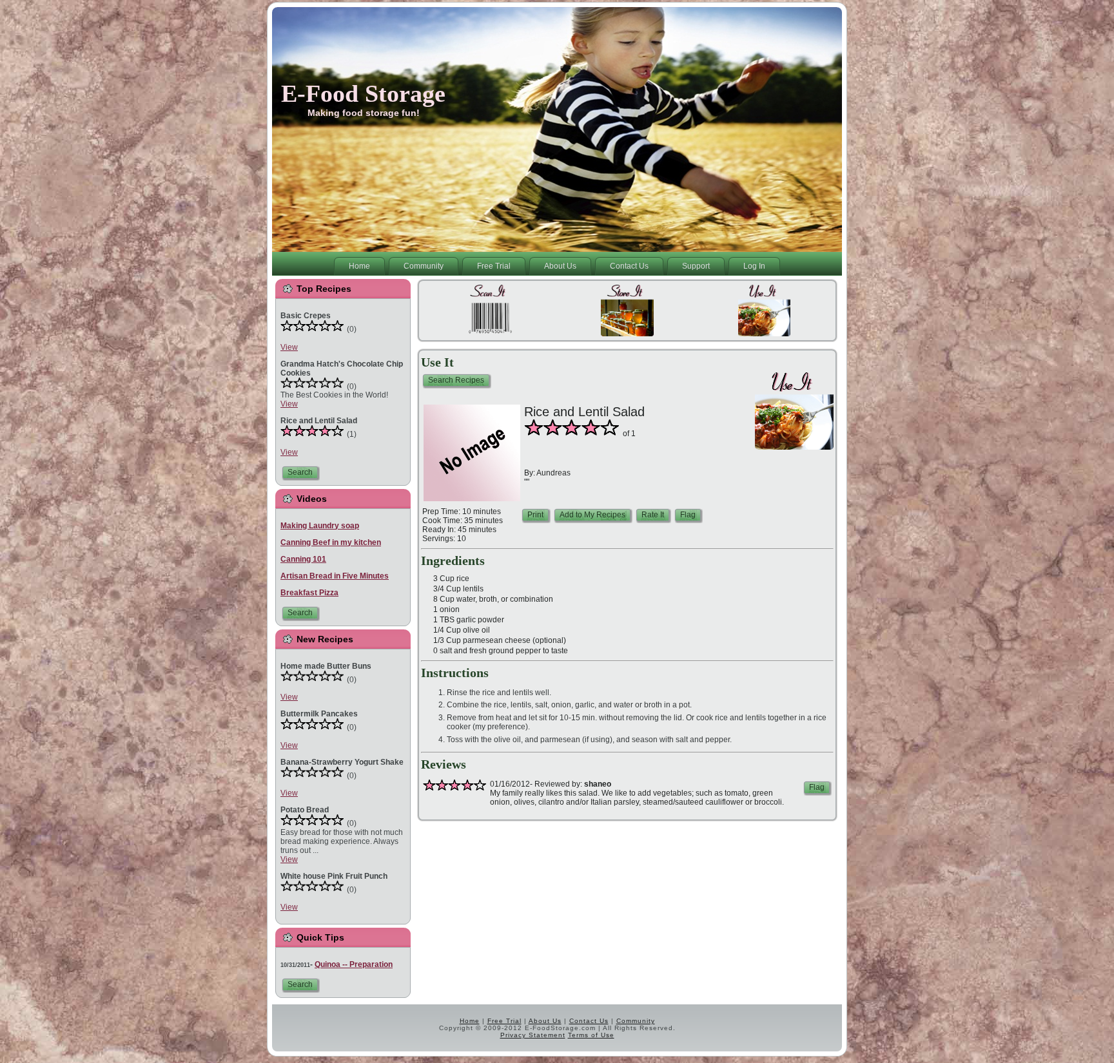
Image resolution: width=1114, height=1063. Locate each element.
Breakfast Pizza (309, 592)
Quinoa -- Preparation (354, 964)
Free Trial (504, 1020)
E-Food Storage (363, 93)
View (289, 347)
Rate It (652, 514)
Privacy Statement (532, 1035)
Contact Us (589, 1020)
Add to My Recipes (592, 514)
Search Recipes (456, 380)
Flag (688, 514)
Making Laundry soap (319, 525)
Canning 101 (303, 559)
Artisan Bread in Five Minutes (334, 575)
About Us (545, 1020)
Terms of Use (591, 1035)
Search (300, 472)
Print (535, 514)
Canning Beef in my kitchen (330, 542)
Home (470, 1020)
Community (635, 1020)
